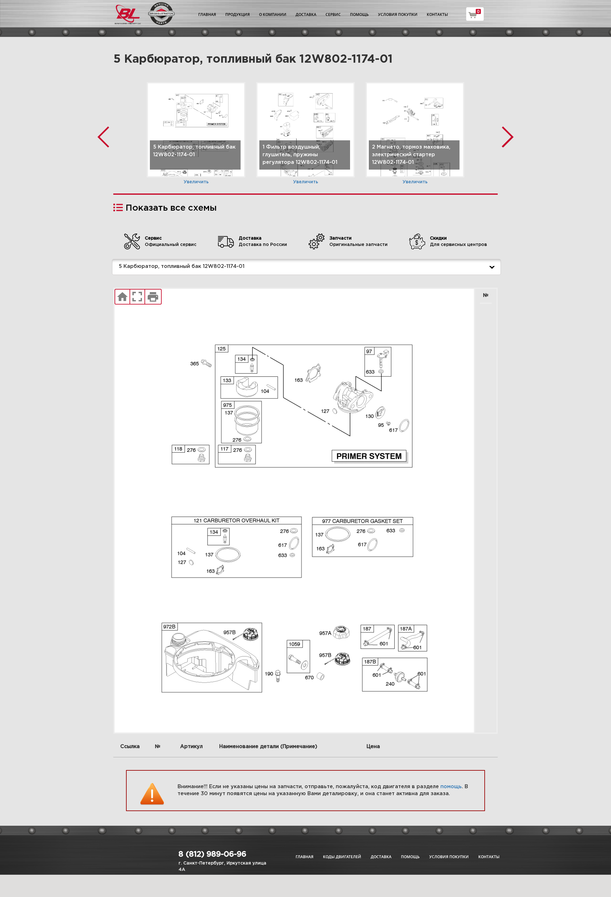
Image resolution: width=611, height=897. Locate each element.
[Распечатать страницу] (153, 297)
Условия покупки (398, 14)
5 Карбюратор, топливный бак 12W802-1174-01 (181, 266)
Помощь (359, 14)
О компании (272, 14)
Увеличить (196, 182)
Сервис (333, 14)
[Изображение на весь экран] (137, 297)
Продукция (237, 14)
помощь (451, 786)
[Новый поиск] (122, 297)
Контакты (437, 14)
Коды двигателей (342, 856)
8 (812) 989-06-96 (212, 854)
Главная (207, 14)
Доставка (306, 14)
